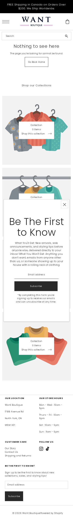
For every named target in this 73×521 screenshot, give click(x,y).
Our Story (10, 448)
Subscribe (14, 496)
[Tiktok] (47, 449)
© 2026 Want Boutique (26, 513)
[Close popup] (64, 204)
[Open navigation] (6, 21)
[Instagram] (41, 449)
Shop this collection (33, 134)
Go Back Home (36, 62)
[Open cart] (67, 22)
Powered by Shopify (51, 513)
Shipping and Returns (18, 455)
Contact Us (11, 452)
